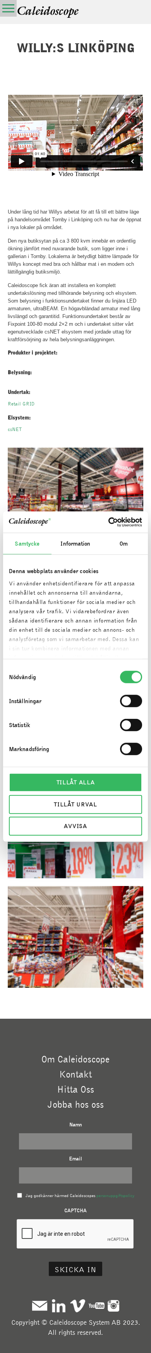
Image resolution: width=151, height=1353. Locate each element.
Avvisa (75, 826)
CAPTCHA (75, 1210)
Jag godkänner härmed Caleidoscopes (80, 1195)
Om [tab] (124, 543)
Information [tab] (75, 543)
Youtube (97, 1306)
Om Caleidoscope (75, 1059)
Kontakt (75, 1074)
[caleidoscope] (48, 12)
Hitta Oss (75, 1089)
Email (75, 1158)
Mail (40, 1306)
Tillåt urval (75, 804)
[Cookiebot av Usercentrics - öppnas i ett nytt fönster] (108, 522)
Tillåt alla (76, 782)
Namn (75, 1124)
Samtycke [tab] (27, 543)
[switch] (131, 701)
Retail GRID (21, 404)
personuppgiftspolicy (115, 1195)
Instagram (113, 1306)
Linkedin (59, 1306)
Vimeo (78, 1306)
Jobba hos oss (76, 1104)
